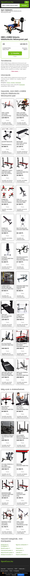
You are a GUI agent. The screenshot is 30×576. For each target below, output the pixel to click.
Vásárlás (16, 53)
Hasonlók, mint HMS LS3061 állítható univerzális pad (21, 533)
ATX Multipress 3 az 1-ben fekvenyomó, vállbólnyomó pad (7, 467)
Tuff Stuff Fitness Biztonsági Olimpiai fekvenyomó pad (22, 317)
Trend (10, 570)
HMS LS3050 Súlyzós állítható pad (6, 114)
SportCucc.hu (7, 2)
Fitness (8, 82)
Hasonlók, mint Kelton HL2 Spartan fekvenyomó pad (7, 418)
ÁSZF (16, 568)
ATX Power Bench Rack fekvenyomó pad (22, 437)
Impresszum (10, 568)
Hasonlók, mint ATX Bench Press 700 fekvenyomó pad (6, 446)
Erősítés (13, 82)
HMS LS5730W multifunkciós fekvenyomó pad (22, 114)
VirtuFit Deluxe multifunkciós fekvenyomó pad (7, 374)
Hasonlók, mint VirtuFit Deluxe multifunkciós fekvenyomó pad (7, 383)
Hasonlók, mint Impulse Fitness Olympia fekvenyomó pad (22, 383)
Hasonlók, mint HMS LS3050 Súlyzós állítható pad (7, 124)
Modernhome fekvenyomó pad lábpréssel (7, 494)
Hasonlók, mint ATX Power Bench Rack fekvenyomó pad (21, 446)
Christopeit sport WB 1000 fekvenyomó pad (7, 287)
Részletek (14, 574)
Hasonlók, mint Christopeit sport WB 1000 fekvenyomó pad (7, 297)
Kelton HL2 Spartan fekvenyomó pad (7, 408)
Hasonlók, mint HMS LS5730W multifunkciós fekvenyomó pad (22, 124)
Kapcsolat (3, 568)
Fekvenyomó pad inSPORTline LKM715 (22, 287)
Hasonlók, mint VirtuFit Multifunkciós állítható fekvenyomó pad (7, 326)
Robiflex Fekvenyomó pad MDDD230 (22, 172)
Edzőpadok (18, 82)
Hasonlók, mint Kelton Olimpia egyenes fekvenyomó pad (22, 355)
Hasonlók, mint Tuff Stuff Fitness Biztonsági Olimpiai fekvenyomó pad (22, 326)
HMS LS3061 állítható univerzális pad (22, 523)
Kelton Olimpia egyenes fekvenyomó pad (22, 345)
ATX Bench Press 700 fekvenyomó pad (7, 437)
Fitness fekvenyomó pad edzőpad (7, 258)
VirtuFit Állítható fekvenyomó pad (22, 408)
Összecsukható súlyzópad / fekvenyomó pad (22, 258)
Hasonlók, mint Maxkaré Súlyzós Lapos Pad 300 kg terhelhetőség (22, 153)
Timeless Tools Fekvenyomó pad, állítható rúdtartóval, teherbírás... (7, 173)
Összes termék (4, 570)
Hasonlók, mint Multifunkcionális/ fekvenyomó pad (21, 239)
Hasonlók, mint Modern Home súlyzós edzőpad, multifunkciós (7, 533)
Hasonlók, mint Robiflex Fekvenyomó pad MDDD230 (22, 182)
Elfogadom (20, 574)
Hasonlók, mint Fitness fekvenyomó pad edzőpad (7, 268)
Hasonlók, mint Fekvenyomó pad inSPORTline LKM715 (21, 297)
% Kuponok (16, 570)
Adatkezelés (22, 568)
